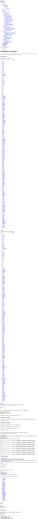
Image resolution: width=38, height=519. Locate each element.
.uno (3, 127)
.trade (3, 99)
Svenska (3, 498)
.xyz (3, 64)
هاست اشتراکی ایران (7, 15)
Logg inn (6, 5)
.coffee (3, 152)
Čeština (3, 482)
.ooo (3, 95)
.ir (2, 245)
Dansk (3, 483)
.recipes (3, 156)
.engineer (3, 173)
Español (3, 497)
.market (3, 220)
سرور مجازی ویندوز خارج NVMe (9, 28)
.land (3, 181)
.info (3, 63)
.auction (3, 96)
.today (3, 168)
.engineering (4, 222)
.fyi (2, 214)
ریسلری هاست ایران (7, 41)
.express (3, 212)
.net (3, 62)
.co (2, 68)
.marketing (4, 140)
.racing (3, 195)
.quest (3, 148)
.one (3, 126)
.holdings (3, 223)
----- (5, 7)
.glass (3, 221)
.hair (3, 163)
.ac (2, 76)
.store (3, 78)
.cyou (3, 141)
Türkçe (3, 499)
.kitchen (3, 153)
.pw (3, 94)
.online (3, 116)
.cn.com (3, 226)
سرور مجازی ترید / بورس (8, 29)
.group (3, 143)
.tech (3, 117)
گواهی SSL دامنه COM (8, 38)
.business (3, 142)
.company (3, 97)
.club (3, 100)
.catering (3, 210)
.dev (3, 204)
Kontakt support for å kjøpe (31, 440)
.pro (3, 66)
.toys (3, 188)
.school (3, 105)
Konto (4, 4)
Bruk (1, 407)
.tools (3, 217)
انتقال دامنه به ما (7, 13)
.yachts (3, 201)
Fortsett (2, 464)
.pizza (3, 106)
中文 (3, 480)
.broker (3, 171)
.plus (3, 216)
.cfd (3, 211)
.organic (3, 155)
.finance (3, 219)
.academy (3, 74)
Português (3, 494)
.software (3, 121)
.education (4, 104)
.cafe (3, 84)
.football (3, 193)
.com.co (3, 139)
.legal (3, 174)
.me (3, 65)
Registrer (6, 6)
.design (3, 288)
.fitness (3, 365)
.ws (2, 77)
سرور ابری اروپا (7, 26)
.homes (3, 177)
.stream (3, 122)
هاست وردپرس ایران (7, 17)
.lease (3, 180)
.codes (3, 203)
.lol (2, 185)
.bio (3, 151)
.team (3, 197)
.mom (3, 147)
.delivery (3, 184)
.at (2, 86)
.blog (3, 131)
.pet (3, 111)
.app (3, 67)
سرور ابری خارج (5, 25)
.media (3, 118)
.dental (3, 159)
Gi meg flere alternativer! (4, 460)
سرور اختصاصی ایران (7, 35)
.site (3, 70)
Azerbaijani (4, 478)
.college (3, 103)
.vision (3, 161)
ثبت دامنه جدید (6, 12)
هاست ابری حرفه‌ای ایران (8, 19)
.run (3, 196)
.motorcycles (4, 194)
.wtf (3, 169)
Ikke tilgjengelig (3, 440)
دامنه (3, 11)
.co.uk (3, 224)
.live (3, 164)
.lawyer (3, 130)
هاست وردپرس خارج (7, 18)
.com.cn (3, 225)
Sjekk (1, 230)
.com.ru (3, 136)
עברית (3, 489)
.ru (2, 89)
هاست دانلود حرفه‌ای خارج (8, 23)
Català (3, 479)
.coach (3, 189)
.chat (3, 202)
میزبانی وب (4, 14)
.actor (3, 170)
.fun (3, 213)
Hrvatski (3, 481)
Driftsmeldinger (5, 42)
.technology (4, 123)
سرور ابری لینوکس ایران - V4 (9, 32)
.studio (3, 81)
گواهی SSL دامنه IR (7, 37)
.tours (3, 199)
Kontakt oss (4, 45)
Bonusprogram (4, 44)
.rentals (3, 182)
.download (4, 206)
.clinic (3, 107)
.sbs (3, 149)
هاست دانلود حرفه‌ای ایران (8, 24)
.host (3, 133)
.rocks (3, 166)
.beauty (3, 109)
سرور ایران (4, 31)
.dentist (3, 172)
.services (3, 208)
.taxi (3, 200)
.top (3, 187)
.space (3, 209)
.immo (3, 179)
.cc (2, 93)
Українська (4, 500)
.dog (3, 101)
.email (3, 207)
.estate (3, 176)
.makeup (3, 348)
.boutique (3, 183)
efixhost (1, 0)
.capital (3, 80)
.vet (3, 113)
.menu (3, 154)
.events (3, 102)
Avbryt (5, 464)
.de (2, 88)
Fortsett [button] (2, 471)
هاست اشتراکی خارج (7, 16)
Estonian (3, 486)
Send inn (4, 507)
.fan (3, 190)
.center (3, 145)
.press (3, 124)
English (3, 485)
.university (4, 150)
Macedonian (4, 492)
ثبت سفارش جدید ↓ (5, 10)
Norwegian (4, 493)
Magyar (3, 490)
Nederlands (4, 484)
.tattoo (3, 112)
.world (3, 144)
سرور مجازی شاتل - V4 (8, 34)
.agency (3, 114)
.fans (3, 191)
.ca (2, 134)
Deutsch (3, 488)
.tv (2, 73)
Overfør (2, 403)
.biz (3, 69)
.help (3, 160)
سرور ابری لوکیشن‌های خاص (9, 27)
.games (3, 138)
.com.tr (3, 85)
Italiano (3, 491)
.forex (3, 125)
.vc (2, 92)
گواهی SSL (4, 36)
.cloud (3, 227)
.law (3, 129)
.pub (3, 82)
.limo (3, 198)
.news (3, 119)
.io (2, 79)
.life (3, 135)
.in (2, 137)
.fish (3, 157)
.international (4, 75)
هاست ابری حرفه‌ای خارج (8, 20)
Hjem (3, 9)
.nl (2, 90)
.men (3, 146)
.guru (3, 162)
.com (3, 61)
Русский (3, 496)
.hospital (3, 108)
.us (2, 91)
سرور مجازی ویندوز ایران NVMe (9, 33)
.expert (3, 110)
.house (3, 178)
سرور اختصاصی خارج (7, 30)
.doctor (3, 305)
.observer (3, 215)
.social (3, 167)
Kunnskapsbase (5, 43)
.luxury (3, 186)
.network (3, 120)
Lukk (1, 507)
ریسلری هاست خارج (7, 40)
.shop (3, 71)
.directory (3, 205)
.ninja (3, 165)
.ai (2, 87)
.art (2, 83)
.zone (3, 128)
